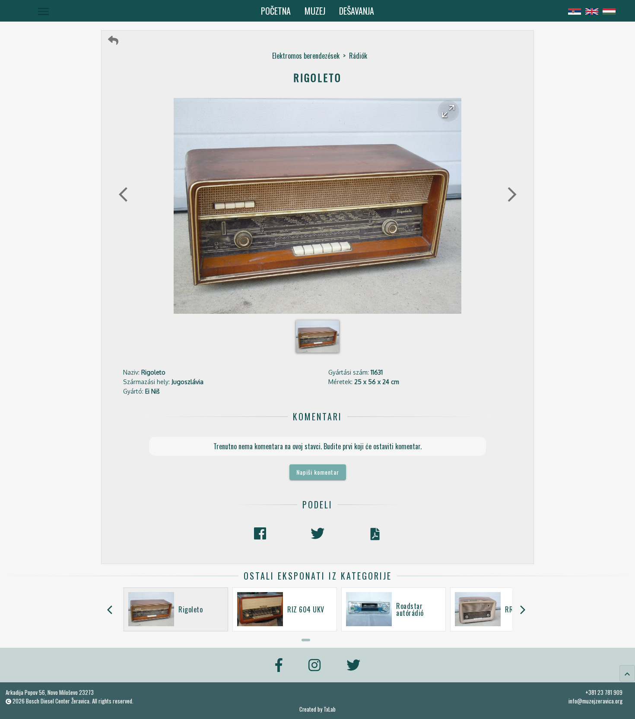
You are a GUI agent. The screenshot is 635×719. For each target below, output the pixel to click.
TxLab (330, 709)
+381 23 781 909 (603, 692)
